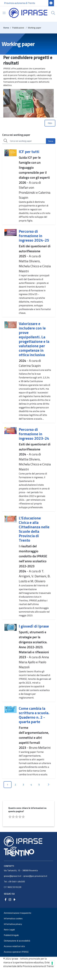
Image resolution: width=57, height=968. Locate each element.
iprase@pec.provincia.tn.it (35, 876)
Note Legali (9, 929)
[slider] (16, 816)
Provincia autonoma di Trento (19, 3)
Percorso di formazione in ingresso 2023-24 (34, 433)
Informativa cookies (13, 918)
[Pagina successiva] (48, 784)
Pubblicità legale (11, 935)
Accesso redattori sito (14, 946)
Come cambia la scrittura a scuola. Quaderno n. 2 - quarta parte (34, 715)
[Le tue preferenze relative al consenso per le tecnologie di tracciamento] (52, 963)
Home (6, 27)
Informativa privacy (13, 924)
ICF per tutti (29, 152)
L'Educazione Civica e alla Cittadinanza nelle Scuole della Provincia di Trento (34, 529)
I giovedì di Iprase (34, 626)
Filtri (50, 123)
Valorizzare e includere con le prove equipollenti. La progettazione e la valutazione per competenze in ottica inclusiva (34, 339)
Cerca (50, 141)
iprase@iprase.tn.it (12, 876)
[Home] (28, 13)
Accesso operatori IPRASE (16, 951)
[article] (28, 186)
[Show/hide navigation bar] (4, 13)
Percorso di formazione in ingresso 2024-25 (34, 235)
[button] (53, 13)
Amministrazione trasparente (17, 913)
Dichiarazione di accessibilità (17, 940)
